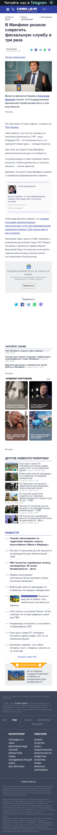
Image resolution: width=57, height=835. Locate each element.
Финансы (39, 766)
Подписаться (28, 286)
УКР (44, 9)
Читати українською (15, 57)
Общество (40, 756)
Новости (12, 532)
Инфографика (28, 665)
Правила (37, 724)
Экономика (46, 17)
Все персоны (16, 766)
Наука (37, 746)
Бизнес (38, 740)
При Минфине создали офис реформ (27, 352)
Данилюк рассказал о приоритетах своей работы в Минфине (26, 366)
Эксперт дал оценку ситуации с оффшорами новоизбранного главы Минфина (27, 359)
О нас (28, 720)
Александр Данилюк (27, 186)
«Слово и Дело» (21, 703)
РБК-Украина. (12, 127)
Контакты (44, 720)
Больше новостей (27, 657)
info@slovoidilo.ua (28, 782)
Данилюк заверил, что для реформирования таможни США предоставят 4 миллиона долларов (26, 199)
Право (37, 763)
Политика (40, 760)
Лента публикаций (27, 18)
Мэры (12, 763)
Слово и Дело (9, 18)
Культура (39, 743)
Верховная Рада (18, 746)
